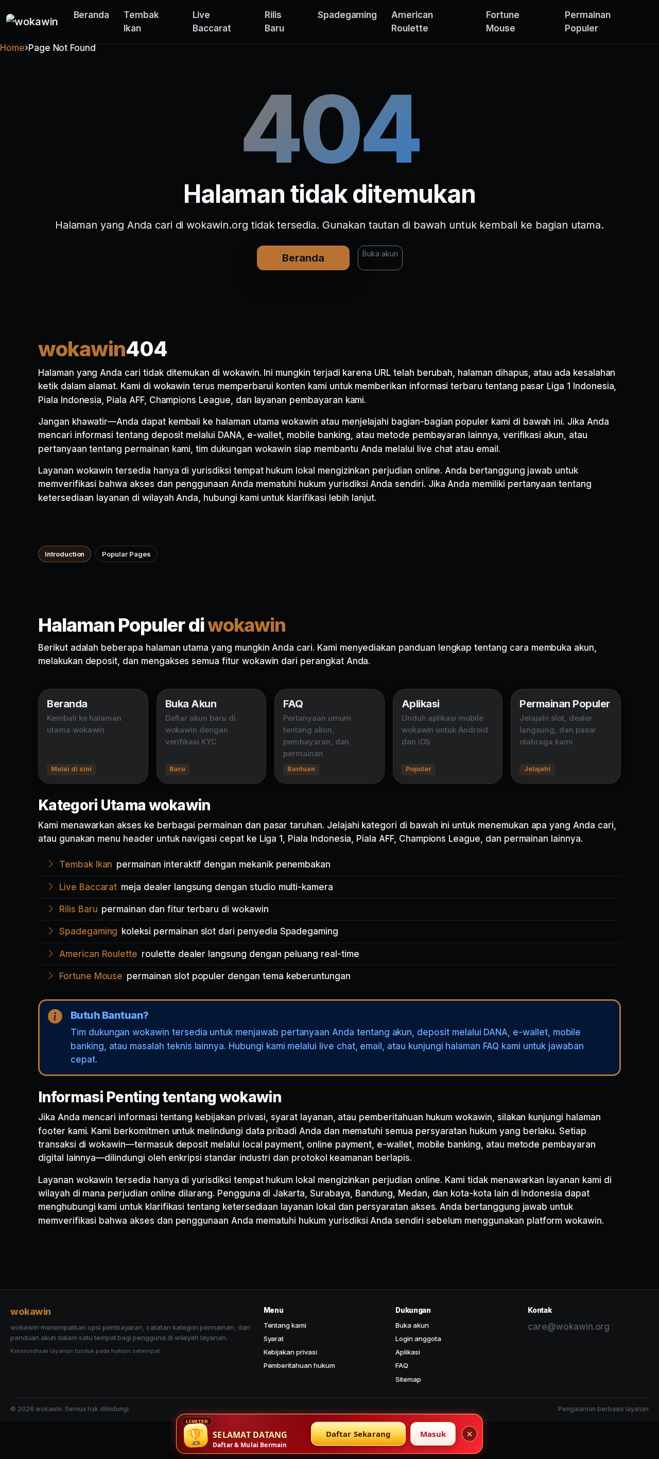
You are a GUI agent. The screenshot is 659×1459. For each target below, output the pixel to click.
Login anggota (418, 1338)
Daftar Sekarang (358, 1434)
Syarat (274, 1338)
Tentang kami (285, 1325)
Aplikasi (407, 1352)
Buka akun (380, 253)
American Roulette (412, 21)
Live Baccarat (212, 21)
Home (12, 48)
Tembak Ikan (141, 21)
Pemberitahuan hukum (299, 1365)
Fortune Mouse (502, 21)
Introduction (64, 554)
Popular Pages (126, 554)
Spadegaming (347, 15)
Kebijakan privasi (290, 1352)
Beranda (92, 15)
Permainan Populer (588, 21)
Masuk (433, 1434)
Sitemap (408, 1379)
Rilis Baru (274, 21)
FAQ (401, 1365)
